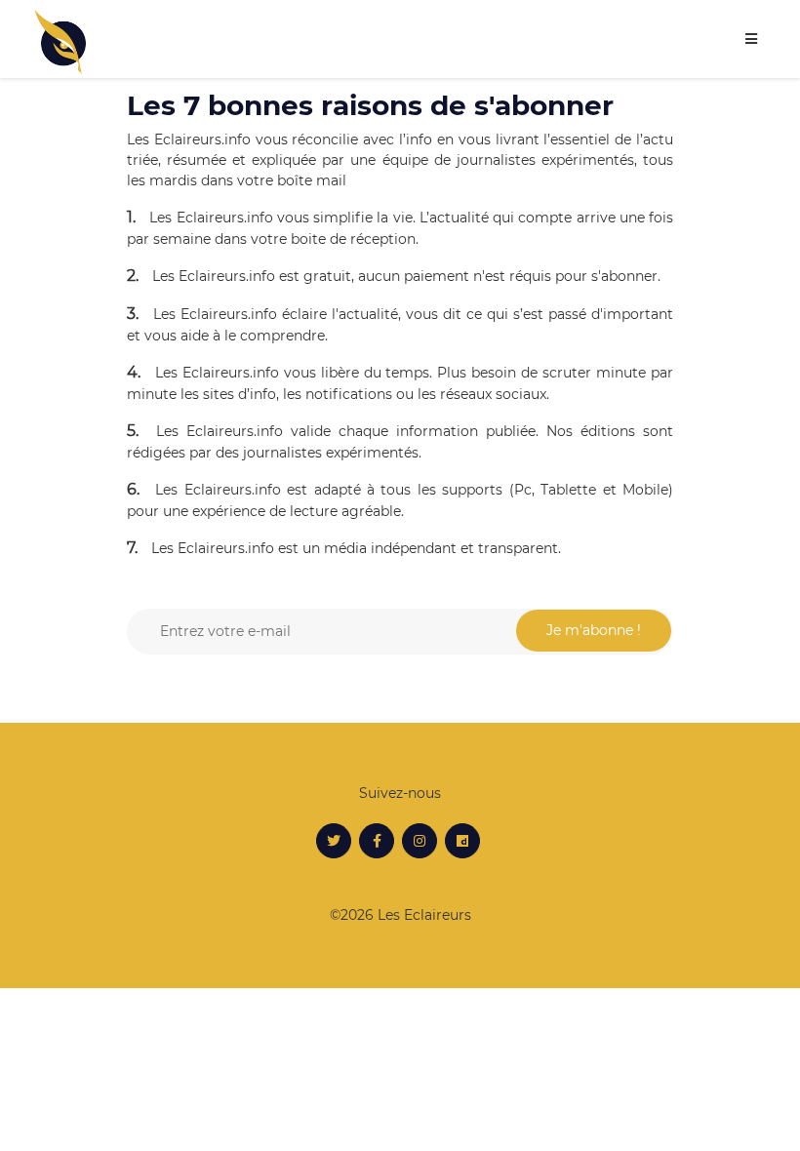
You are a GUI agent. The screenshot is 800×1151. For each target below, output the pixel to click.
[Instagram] (419, 840)
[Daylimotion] (462, 840)
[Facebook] (376, 840)
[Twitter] (333, 840)
